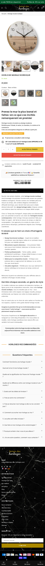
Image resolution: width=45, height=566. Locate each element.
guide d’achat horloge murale (30, 302)
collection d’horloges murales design (13, 277)
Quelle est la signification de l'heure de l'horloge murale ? (21, 375)
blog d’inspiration (20, 318)
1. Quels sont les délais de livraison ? (15, 391)
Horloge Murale (7, 478)
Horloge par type (7, 480)
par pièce (5, 486)
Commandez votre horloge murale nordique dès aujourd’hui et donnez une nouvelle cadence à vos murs (22, 330)
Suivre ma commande (8, 492)
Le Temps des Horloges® (13, 213)
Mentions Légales (7, 522)
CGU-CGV (5, 519)
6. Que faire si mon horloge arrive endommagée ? (19, 425)
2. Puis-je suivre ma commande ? (14, 398)
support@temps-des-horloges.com (13, 462)
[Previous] (5, 66)
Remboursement (7, 513)
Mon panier (27, 564)
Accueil (4, 13)
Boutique (15, 564)
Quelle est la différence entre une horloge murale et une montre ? (21, 384)
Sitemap (4, 525)
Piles (3, 489)
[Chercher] (6, 8)
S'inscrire (22, 545)
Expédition (5, 516)
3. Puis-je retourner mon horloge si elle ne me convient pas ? (21, 405)
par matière (5, 483)
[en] (6, 469)
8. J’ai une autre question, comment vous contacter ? (21, 437)
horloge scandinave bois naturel (21, 320)
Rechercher (40, 564)
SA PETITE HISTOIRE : (11, 191)
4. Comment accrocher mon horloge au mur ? (18, 412)
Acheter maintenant (22, 155)
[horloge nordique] (8, 66)
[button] (42, 8)
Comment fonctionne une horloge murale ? (17, 362)
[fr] (3, 469)
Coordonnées (6, 508)
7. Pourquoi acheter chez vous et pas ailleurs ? (18, 431)
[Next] (40, 66)
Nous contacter (7, 505)
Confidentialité (6, 511)
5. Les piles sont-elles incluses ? (13, 419)
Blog (3, 495)
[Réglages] (38, 8)
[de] (9, 469)
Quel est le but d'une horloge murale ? (16, 368)
